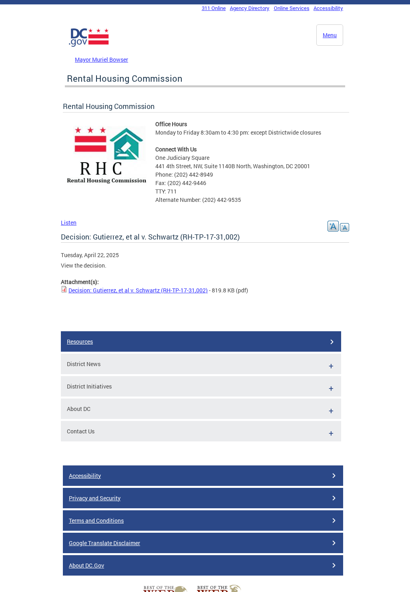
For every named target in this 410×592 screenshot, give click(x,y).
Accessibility (328, 8)
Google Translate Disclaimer (104, 543)
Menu (330, 35)
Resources (80, 341)
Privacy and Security (95, 498)
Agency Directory (249, 8)
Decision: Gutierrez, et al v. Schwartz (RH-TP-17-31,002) (138, 290)
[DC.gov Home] (89, 45)
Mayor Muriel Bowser (101, 59)
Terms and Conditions (96, 520)
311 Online (214, 8)
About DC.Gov (86, 565)
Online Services (292, 8)
